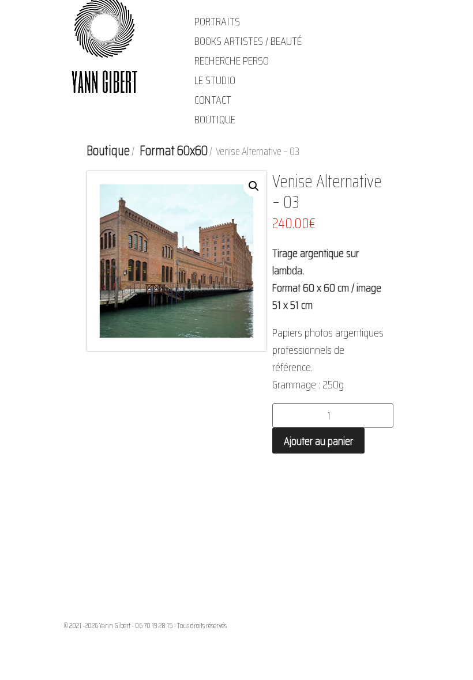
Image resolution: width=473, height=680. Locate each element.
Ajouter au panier (318, 441)
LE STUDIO (214, 80)
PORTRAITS (217, 21)
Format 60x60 (174, 150)
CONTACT (212, 99)
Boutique (108, 150)
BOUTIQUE (214, 119)
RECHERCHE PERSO (231, 60)
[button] (253, 186)
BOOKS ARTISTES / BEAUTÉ (248, 41)
